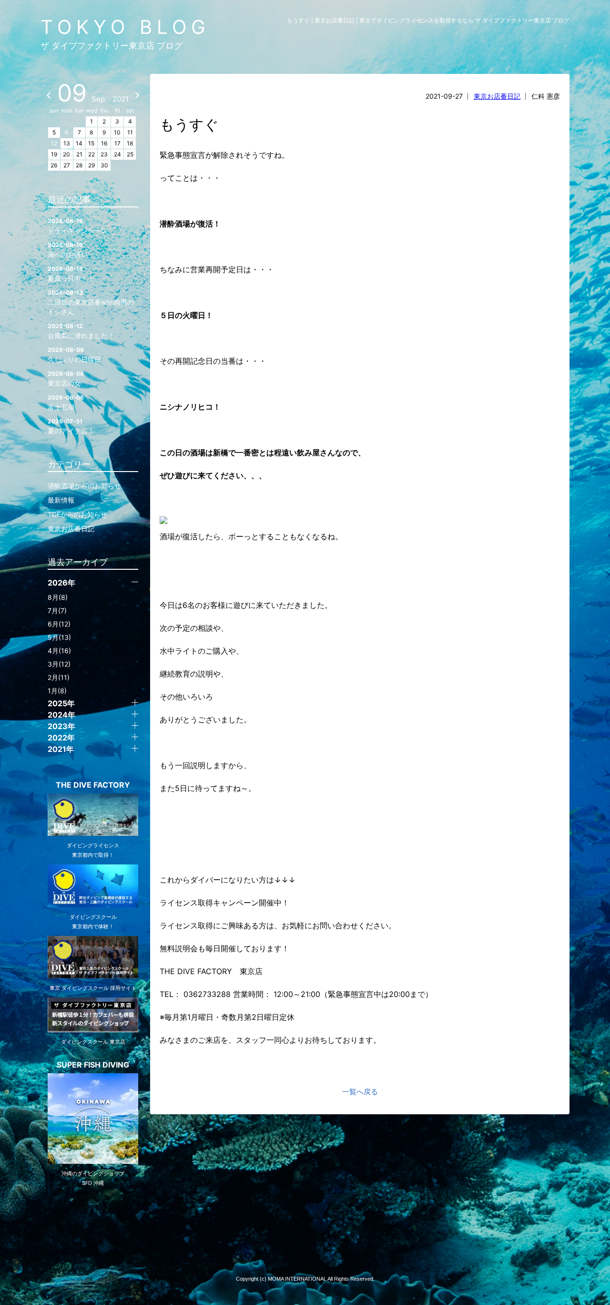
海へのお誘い (68, 249)
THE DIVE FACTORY (93, 785)
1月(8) (57, 691)
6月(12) (59, 624)
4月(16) (59, 651)
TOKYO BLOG (125, 27)
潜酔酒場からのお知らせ (84, 486)
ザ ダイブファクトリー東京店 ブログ (112, 46)
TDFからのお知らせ (77, 514)
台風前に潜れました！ (81, 330)
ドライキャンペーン (78, 226)
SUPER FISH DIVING (93, 1065)
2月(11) (59, 677)
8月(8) (58, 597)
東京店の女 (66, 378)
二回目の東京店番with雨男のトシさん (91, 302)
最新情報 (61, 500)
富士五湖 (66, 402)
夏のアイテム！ (71, 426)
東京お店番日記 (497, 96)
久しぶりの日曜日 (74, 354)
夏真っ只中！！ (71, 273)
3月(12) (59, 664)
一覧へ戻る (360, 1091)
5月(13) (59, 637)
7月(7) (57, 610)
